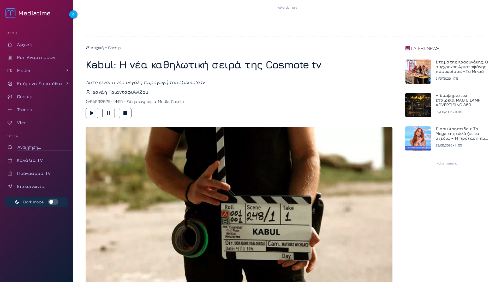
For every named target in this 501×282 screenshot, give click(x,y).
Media (164, 101)
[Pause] (108, 113)
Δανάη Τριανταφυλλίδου (120, 92)
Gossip (114, 47)
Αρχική (97, 47)
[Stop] (125, 113)
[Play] (92, 113)
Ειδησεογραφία (141, 101)
